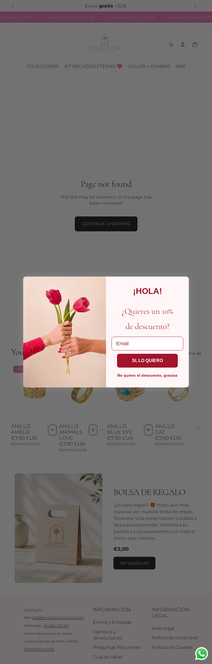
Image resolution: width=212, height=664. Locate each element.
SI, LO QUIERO (147, 360)
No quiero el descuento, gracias (147, 375)
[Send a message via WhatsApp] (201, 653)
